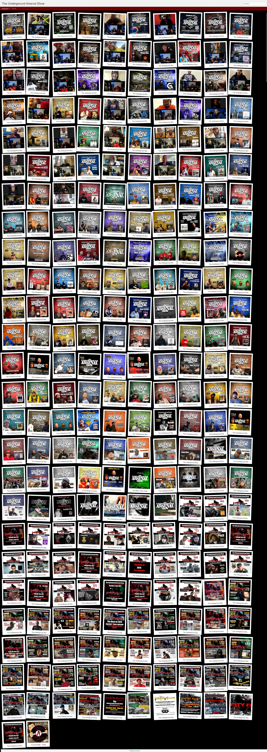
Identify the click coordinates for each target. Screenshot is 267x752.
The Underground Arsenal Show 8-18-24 (247, 292)
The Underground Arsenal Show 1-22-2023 (120, 490)
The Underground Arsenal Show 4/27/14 (221, 602)
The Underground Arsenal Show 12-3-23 (145, 376)
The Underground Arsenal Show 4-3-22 (120, 519)
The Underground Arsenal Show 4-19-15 (247, 547)
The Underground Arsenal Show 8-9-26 (70, 36)
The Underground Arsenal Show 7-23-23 (69, 432)
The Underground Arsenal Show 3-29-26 (146, 94)
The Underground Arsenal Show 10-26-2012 (22, 745)
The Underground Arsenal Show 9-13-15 (20, 547)
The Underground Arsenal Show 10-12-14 (45, 604)
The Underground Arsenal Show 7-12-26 (196, 36)
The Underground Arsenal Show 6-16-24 (172, 320)
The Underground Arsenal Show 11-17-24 (246, 263)
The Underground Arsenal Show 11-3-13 (222, 631)
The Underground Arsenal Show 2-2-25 (95, 262)
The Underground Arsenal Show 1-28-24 (45, 377)
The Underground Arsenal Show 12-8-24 (222, 263)
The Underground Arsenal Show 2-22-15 (95, 576)
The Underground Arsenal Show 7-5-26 (222, 36)
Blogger (138, 750)
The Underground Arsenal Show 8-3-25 (120, 207)
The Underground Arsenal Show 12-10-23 (121, 377)
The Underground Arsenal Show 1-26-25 (120, 264)
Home (14, 9)
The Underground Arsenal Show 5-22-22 (95, 518)
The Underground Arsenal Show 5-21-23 (246, 433)
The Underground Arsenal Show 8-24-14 (120, 604)
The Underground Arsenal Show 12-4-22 (196, 489)
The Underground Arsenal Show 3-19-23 (222, 461)
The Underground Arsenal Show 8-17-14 (146, 604)
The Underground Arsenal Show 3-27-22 (144, 518)
